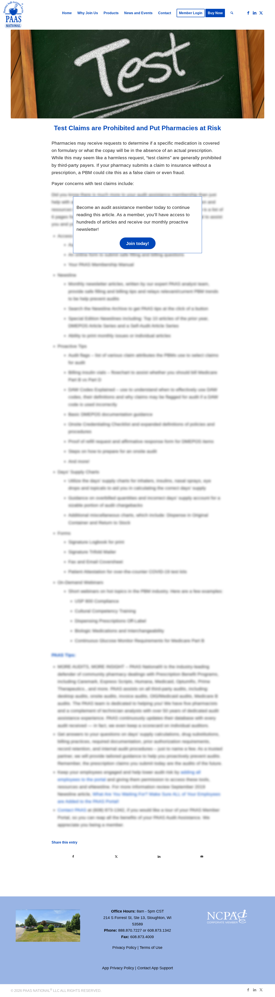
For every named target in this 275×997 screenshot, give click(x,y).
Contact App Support (155, 968)
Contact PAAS (72, 809)
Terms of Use (151, 947)
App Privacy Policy (118, 968)
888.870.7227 (130, 930)
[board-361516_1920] (137, 74)
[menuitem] (67, 13)
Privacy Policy (124, 947)
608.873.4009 (142, 937)
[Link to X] (261, 13)
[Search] (232, 13)
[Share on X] (116, 857)
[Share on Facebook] (73, 857)
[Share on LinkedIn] (159, 857)
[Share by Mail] (202, 857)
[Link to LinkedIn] (254, 13)
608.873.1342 (159, 930)
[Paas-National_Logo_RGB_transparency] (13, 15)
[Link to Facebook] (248, 13)
